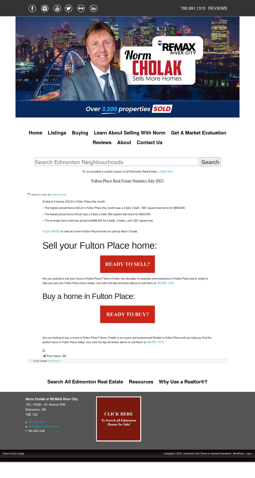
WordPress (238, 453)
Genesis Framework (221, 453)
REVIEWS (217, 8)
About (124, 142)
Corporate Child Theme (195, 453)
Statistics (54, 360)
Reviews (102, 142)
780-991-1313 (165, 283)
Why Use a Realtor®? (183, 381)
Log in (249, 453)
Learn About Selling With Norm (129, 132)
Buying (80, 132)
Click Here (166, 171)
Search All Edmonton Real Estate (85, 381)
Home (35, 132)
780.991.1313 (193, 8)
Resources (141, 381)
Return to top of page (13, 453)
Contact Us (149, 142)
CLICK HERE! (51, 231)
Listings (57, 132)
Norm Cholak (58, 194)
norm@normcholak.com (43, 426)
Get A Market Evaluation (198, 132)
